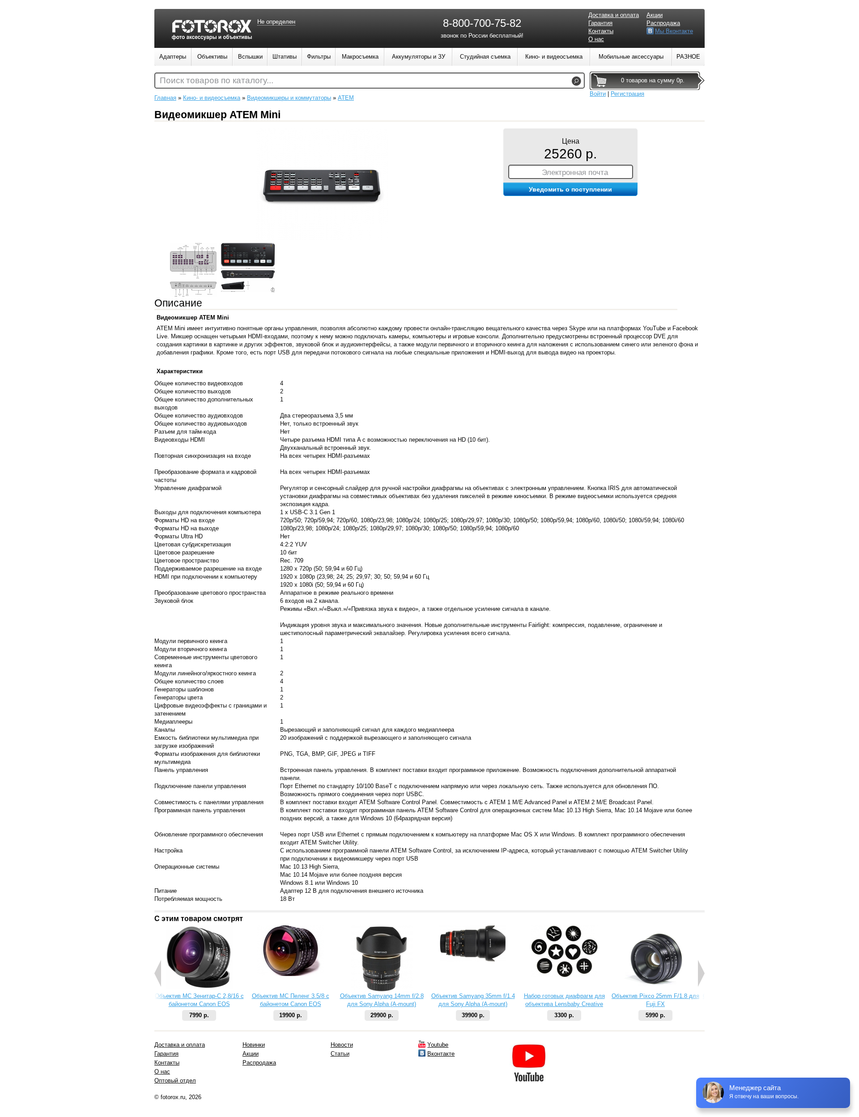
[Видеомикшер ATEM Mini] (322, 238)
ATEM (346, 97)
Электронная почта (575, 172)
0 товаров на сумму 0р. (653, 80)
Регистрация (627, 93)
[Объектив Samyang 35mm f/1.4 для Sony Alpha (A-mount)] (472, 959)
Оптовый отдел (175, 1080)
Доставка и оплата (613, 15)
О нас (596, 39)
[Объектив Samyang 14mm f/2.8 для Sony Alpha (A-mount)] (382, 990)
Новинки (253, 1044)
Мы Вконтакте (674, 31)
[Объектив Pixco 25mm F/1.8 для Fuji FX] (655, 990)
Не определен (276, 21)
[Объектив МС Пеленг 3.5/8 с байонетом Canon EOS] (290, 974)
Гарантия (600, 23)
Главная (165, 97)
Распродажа (663, 23)
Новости (342, 1044)
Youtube (437, 1044)
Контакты (600, 31)
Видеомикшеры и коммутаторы (289, 97)
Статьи (340, 1053)
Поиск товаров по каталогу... (216, 80)
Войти (598, 93)
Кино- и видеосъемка (211, 97)
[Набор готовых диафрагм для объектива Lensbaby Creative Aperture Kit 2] (564, 975)
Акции (654, 15)
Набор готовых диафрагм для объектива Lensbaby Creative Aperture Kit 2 (564, 1004)
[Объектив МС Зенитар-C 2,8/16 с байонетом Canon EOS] (199, 987)
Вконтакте (441, 1053)
